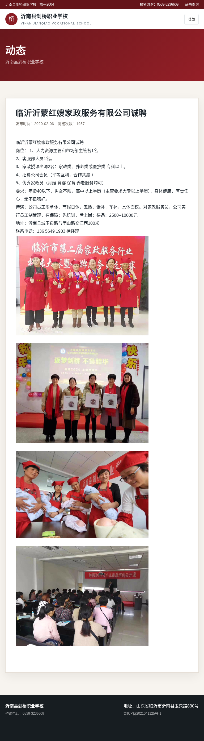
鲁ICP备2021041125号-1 (142, 713)
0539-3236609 (33, 713)
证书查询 (192, 4)
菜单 (191, 20)
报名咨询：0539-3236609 (159, 4)
